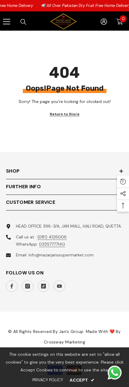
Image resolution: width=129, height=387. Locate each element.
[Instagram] (27, 286)
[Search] (23, 22)
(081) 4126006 (52, 237)
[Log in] (104, 22)
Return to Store (65, 114)
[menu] (6, 21)
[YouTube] (59, 286)
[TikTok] (43, 286)
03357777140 (52, 244)
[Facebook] (11, 286)
